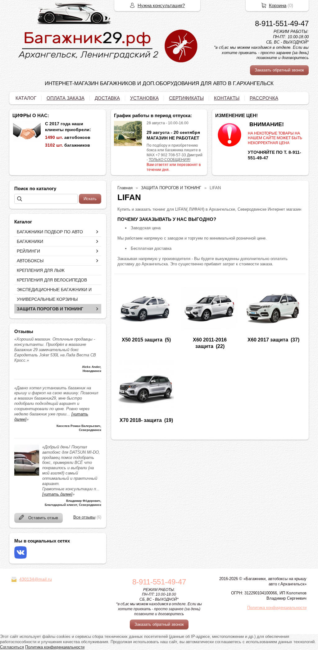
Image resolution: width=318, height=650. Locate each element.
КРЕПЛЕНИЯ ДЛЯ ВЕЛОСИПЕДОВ (52, 279)
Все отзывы (84, 517)
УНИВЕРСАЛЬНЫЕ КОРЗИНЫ (47, 299)
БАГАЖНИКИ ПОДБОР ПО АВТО (50, 231)
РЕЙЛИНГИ (28, 251)
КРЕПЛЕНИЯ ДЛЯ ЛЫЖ (41, 270)
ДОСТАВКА (107, 98)
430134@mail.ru (35, 579)
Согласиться (12, 647)
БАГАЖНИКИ (30, 241)
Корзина (277, 5)
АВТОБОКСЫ (30, 260)
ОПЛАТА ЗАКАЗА (65, 98)
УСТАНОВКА (144, 98)
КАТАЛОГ (26, 98)
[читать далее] (57, 494)
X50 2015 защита (142, 339)
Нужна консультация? (161, 5)
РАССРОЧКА (264, 98)
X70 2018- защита (141, 420)
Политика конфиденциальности (277, 607)
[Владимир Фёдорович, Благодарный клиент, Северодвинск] (26, 474)
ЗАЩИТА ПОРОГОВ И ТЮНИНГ (50, 308)
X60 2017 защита (268, 339)
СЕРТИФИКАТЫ (186, 98)
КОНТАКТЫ (226, 98)
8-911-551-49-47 (282, 23)
